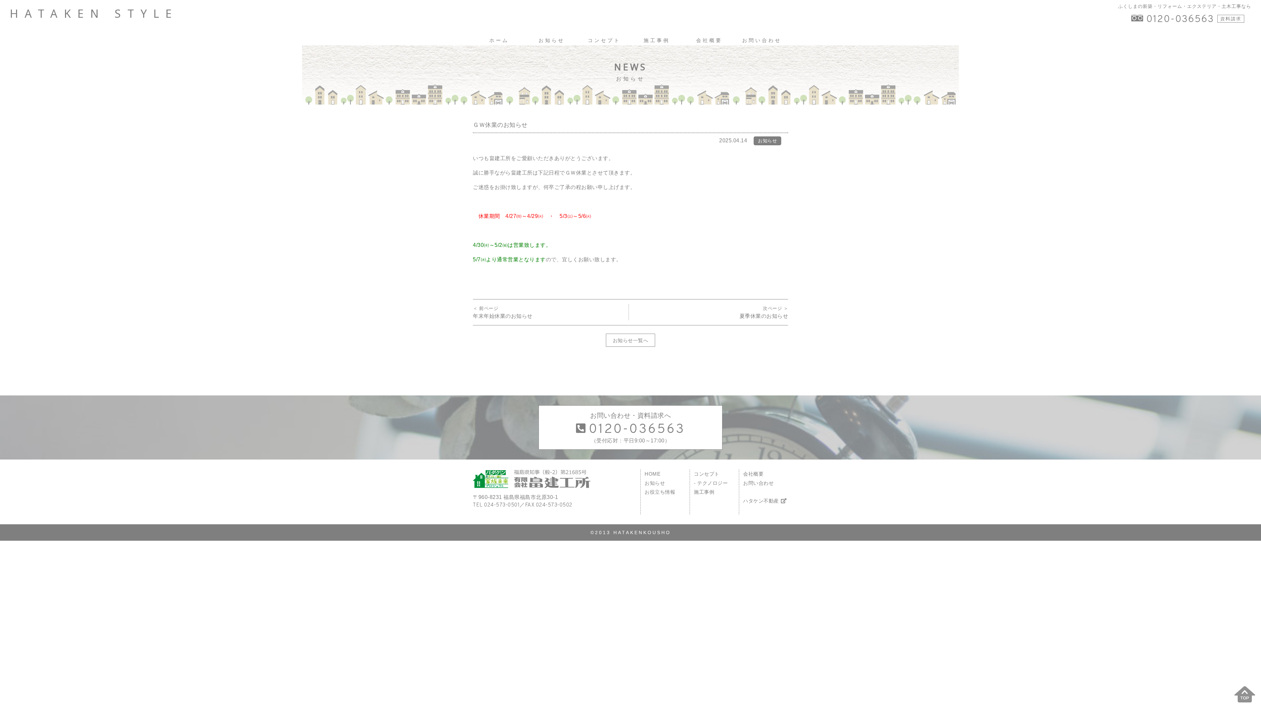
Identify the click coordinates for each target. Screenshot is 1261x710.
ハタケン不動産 (761, 501)
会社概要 (753, 474)
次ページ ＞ (775, 308)
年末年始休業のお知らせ (503, 316)
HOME (652, 474)
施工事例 (704, 492)
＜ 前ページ (485, 308)
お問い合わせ (758, 483)
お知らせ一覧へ (631, 340)
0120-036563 (1180, 19)
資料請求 (1230, 18)
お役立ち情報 (660, 492)
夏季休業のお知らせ (764, 316)
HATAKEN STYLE (94, 14)
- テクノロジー (711, 483)
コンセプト (706, 474)
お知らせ (655, 483)
